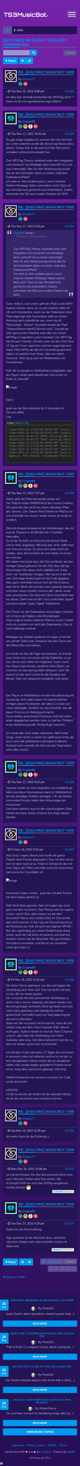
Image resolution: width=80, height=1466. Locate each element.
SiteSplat (45, 1451)
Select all (22, 423)
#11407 (69, 849)
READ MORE (40, 1323)
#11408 (69, 979)
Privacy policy (36, 1445)
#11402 (69, 91)
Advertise (18, 1445)
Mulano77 (29, 79)
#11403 (69, 133)
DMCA (52, 1445)
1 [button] (56, 1268)
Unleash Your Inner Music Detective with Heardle (42, 1401)
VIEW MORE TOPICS (40, 1431)
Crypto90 (29, 121)
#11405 (69, 493)
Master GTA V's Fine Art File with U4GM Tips (41, 1366)
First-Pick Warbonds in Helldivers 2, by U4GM (41, 1300)
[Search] (33, 53)
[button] (51, 1269)
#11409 (69, 1130)
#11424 (69, 1223)
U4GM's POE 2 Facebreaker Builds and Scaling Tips (42, 1335)
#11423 (69, 1168)
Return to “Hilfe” (15, 1277)
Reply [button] (11, 60)
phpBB (71, 1451)
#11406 (69, 782)
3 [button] (68, 1268)
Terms (63, 1445)
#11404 (69, 226)
